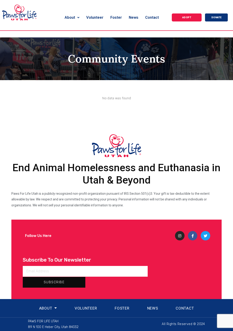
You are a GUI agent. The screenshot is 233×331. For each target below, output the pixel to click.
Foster (122, 308)
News (152, 308)
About (45, 308)
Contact (185, 308)
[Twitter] (205, 236)
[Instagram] (180, 236)
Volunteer (86, 308)
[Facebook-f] (193, 236)
